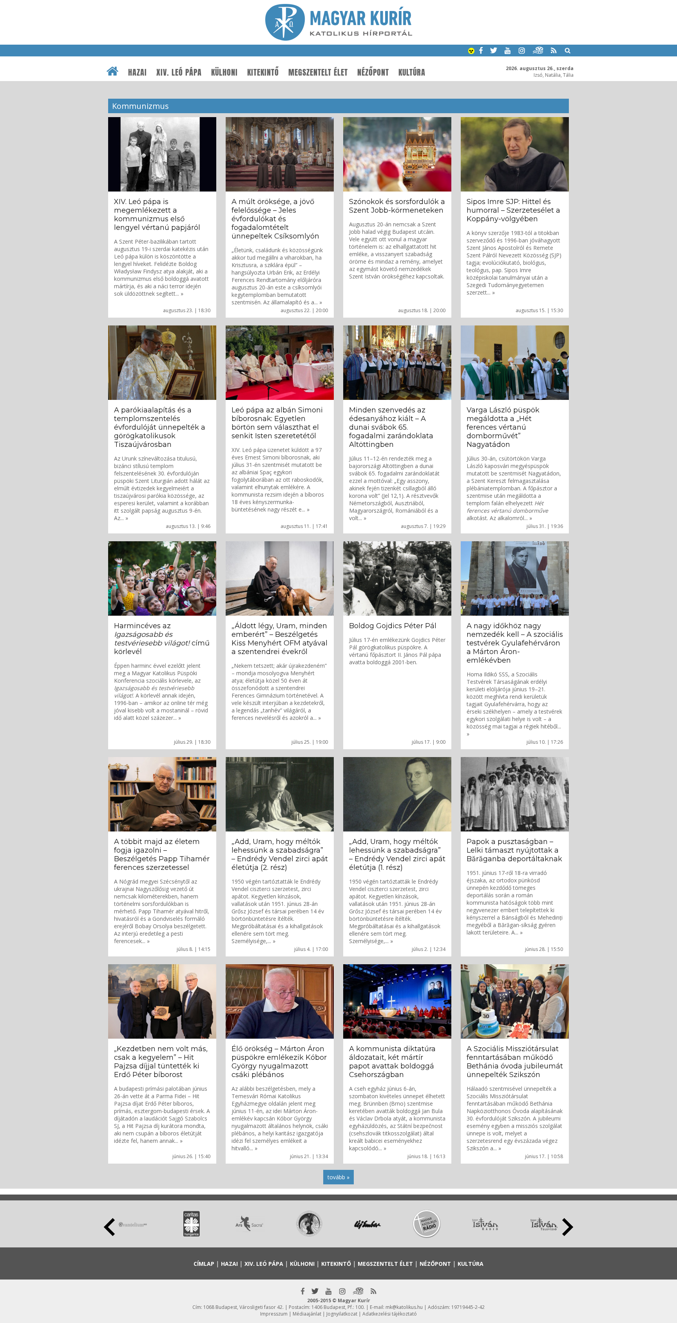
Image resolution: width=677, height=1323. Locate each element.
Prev (109, 1227)
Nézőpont (373, 72)
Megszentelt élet (318, 72)
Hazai (137, 72)
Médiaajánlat (307, 1313)
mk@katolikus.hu (404, 1307)
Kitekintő (263, 72)
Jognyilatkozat (341, 1313)
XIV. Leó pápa (179, 72)
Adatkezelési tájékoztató (389, 1313)
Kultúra (411, 72)
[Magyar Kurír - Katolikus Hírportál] (338, 38)
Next (568, 1227)
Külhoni (224, 72)
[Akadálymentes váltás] (471, 51)
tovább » (338, 1177)
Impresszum (274, 1313)
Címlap (204, 1263)
